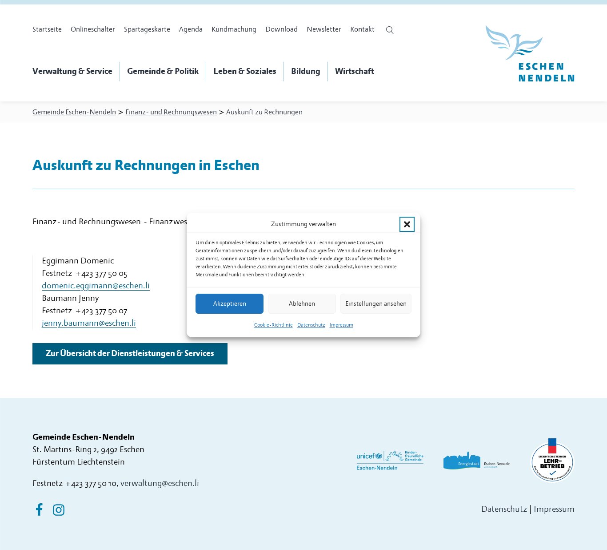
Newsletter (324, 29)
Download (281, 29)
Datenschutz (311, 325)
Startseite (47, 29)
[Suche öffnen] (391, 30)
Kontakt (362, 29)
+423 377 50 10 (90, 483)
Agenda (191, 29)
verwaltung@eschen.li (159, 483)
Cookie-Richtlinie (273, 325)
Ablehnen (302, 303)
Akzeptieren (229, 303)
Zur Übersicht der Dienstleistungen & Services (130, 353)
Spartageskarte (147, 29)
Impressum (341, 325)
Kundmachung (234, 29)
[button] (407, 224)
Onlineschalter (93, 29)
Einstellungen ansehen (376, 303)
